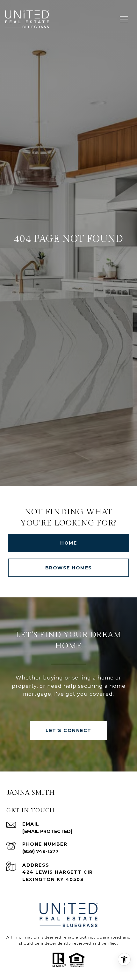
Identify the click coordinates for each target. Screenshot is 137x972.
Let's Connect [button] (68, 730)
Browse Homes (68, 568)
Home (68, 543)
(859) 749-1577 (40, 851)
